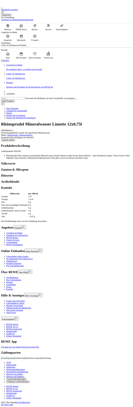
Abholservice (11, 261)
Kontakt (9, 289)
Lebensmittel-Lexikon (15, 303)
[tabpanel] (66, 205)
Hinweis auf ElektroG (15, 376)
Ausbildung (11, 284)
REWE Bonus (12, 238)
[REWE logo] (5, 60)
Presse (8, 287)
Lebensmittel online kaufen (17, 256)
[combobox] (13, 98)
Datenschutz (11, 365)
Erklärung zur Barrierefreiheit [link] (18, 382)
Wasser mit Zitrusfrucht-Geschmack (21, 118)
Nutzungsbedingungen (15, 369)
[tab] (66, 163)
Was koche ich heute (14, 310)
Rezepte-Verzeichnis (14, 305)
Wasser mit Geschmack (15, 115)
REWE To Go (12, 327)
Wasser (9, 113)
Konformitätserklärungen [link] (16, 379)
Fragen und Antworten (15, 301)
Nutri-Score (11, 312)
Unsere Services (12, 240)
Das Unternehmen (13, 280)
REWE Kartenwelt (14, 329)
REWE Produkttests (14, 245)
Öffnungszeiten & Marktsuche (18, 308)
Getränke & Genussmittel (16, 111)
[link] (69, 67)
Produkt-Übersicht (13, 263)
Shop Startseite (12, 108)
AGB (8, 362)
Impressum (10, 367)
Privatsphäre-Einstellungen (17, 372)
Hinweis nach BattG (14, 374)
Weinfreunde (11, 331)
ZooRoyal (10, 334)
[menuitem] (8, 27)
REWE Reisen (12, 324)
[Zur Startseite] (10, 5)
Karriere (9, 282)
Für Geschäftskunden (15, 266)
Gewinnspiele (12, 242)
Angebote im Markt (14, 233)
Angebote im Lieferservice (17, 235)
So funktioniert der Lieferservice (19, 259)
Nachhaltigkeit (12, 277)
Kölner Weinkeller (13, 336)
